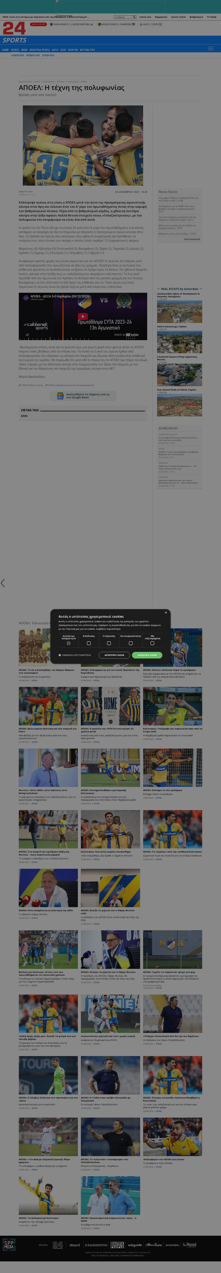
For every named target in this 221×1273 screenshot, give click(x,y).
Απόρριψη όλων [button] (114, 655)
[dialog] (110, 636)
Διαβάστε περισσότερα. (108, 628)
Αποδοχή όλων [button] (147, 655)
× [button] (166, 613)
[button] (75, 655)
